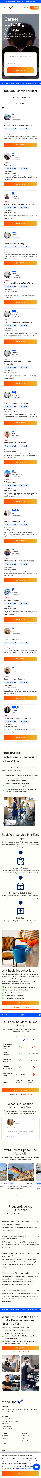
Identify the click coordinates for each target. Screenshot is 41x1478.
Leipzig (4, 1412)
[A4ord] (11, 7)
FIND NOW (20, 70)
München (34, 1409)
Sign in (26, 7)
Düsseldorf (10, 1409)
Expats (4, 1443)
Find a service (20, 1348)
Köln (9, 1412)
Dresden (15, 1412)
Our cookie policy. (24, 1468)
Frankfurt (22, 1412)
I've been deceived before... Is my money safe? (16, 1254)
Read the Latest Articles (20, 1196)
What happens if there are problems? (17, 1273)
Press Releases (26, 1441)
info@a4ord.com (7, 1426)
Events (24, 1438)
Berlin (3, 1409)
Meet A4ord (26, 1435)
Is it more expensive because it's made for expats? (15, 1237)
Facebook (5, 1438)
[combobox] (20, 97)
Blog (3, 1446)
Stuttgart (26, 1409)
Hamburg (18, 1409)
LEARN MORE (21, 1003)
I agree (20, 1473)
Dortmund (30, 1412)
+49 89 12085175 (7, 1429)
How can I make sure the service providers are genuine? (15, 1222)
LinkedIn (4, 1441)
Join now (35, 7)
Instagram (5, 1435)
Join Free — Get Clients (20, 1090)
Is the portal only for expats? (14, 1290)
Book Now (20, 145)
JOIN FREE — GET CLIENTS (20, 1007)
